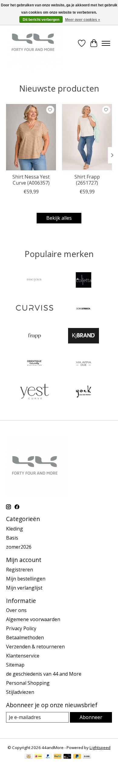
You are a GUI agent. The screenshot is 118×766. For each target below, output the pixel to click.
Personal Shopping (28, 683)
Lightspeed (100, 747)
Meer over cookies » (82, 20)
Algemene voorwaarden (33, 619)
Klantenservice (22, 655)
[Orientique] (34, 364)
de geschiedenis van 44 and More (43, 674)
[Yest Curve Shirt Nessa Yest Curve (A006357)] (31, 137)
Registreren (19, 569)
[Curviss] (34, 308)
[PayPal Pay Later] (77, 757)
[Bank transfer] (87, 757)
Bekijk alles (59, 218)
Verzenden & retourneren (35, 646)
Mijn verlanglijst (24, 587)
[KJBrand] (83, 336)
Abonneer (91, 717)
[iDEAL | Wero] (38, 757)
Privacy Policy (21, 628)
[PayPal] (48, 757)
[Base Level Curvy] (34, 281)
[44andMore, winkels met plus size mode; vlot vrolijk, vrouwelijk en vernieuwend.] (34, 43)
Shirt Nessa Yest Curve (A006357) (31, 179)
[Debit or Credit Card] (67, 757)
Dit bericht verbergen (41, 20)
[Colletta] (83, 281)
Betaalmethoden (25, 637)
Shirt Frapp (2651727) (87, 179)
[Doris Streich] (83, 308)
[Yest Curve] (34, 392)
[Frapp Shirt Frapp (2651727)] (87, 137)
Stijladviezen (20, 692)
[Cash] (28, 757)
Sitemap (15, 664)
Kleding (14, 528)
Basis (12, 537)
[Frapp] (34, 336)
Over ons (16, 610)
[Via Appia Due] (83, 364)
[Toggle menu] (106, 43)
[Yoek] (83, 392)
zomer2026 (18, 547)
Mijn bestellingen (25, 578)
